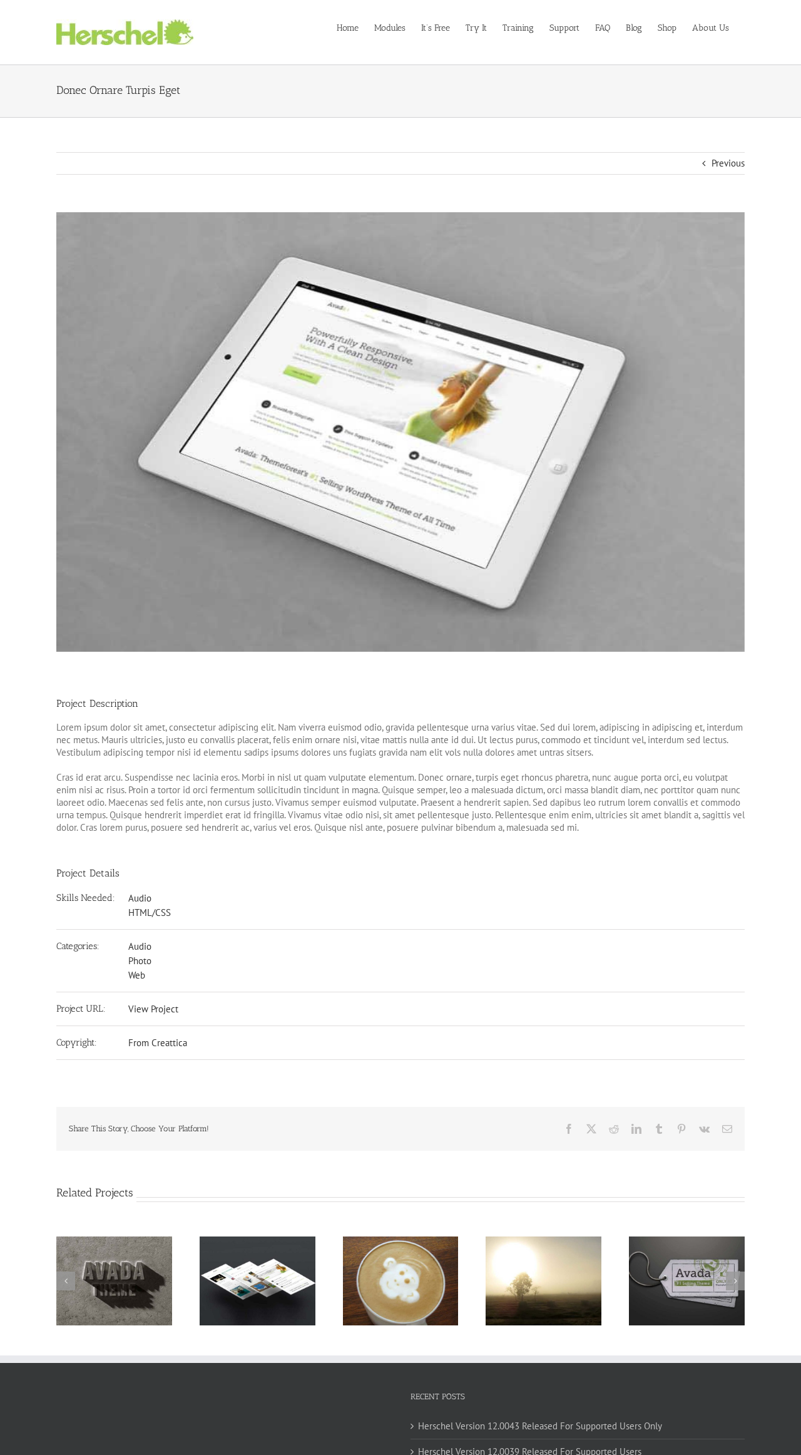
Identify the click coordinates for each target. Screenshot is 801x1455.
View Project (153, 1009)
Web (136, 975)
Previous (728, 163)
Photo (139, 961)
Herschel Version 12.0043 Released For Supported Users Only (540, 1426)
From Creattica (157, 1043)
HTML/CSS (149, 912)
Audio (139, 898)
